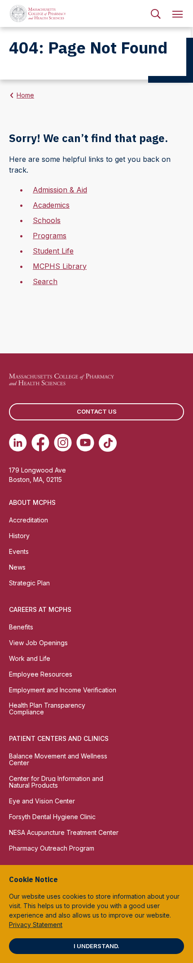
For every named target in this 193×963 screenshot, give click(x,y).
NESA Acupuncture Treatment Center (63, 832)
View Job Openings (38, 642)
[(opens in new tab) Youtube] (85, 443)
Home (25, 95)
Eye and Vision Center (42, 801)
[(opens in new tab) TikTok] (108, 443)
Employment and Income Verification (62, 690)
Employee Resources (40, 674)
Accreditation (28, 520)
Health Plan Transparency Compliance (47, 708)
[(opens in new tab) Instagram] (63, 443)
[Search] (156, 13)
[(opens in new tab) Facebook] (40, 443)
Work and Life (29, 658)
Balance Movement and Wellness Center (58, 759)
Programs (49, 235)
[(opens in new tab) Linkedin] (18, 443)
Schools (47, 220)
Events (19, 551)
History (19, 535)
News (17, 567)
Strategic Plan (29, 583)
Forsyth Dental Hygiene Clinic (52, 816)
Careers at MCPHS (40, 609)
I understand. (96, 946)
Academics (51, 205)
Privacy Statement (35, 924)
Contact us (97, 411)
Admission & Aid (60, 189)
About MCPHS (32, 502)
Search (45, 281)
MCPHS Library (60, 266)
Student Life (53, 250)
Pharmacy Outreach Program (51, 848)
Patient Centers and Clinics (59, 738)
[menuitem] (156, 13)
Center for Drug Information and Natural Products (56, 782)
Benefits (21, 627)
